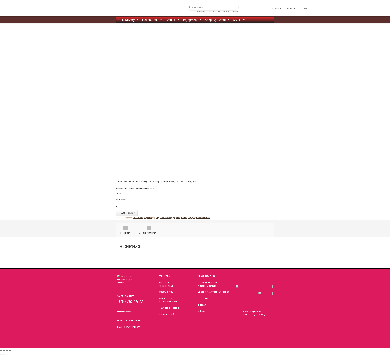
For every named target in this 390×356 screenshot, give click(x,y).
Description (125, 233)
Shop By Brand (215, 19)
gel (174, 218)
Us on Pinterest (262, 281)
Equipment (190, 19)
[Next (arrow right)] (4, 354)
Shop (125, 182)
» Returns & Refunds (207, 286)
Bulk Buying (126, 19)
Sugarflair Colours (203, 218)
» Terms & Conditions (168, 302)
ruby (178, 218)
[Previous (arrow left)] (1, 354)
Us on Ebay (241, 281)
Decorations (150, 19)
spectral (184, 218)
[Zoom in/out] (10, 350)
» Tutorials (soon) (166, 314)
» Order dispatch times (208, 282)
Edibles (171, 19)
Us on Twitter (255, 281)
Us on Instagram (269, 281)
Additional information (149, 233)
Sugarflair (148, 218)
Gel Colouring (154, 182)
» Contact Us (164, 282)
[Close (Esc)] (1, 350)
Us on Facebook (248, 281)
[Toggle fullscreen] (7, 350)
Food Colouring (141, 182)
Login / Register (276, 8)
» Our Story (203, 298)
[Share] (4, 350)
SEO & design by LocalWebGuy (254, 315)
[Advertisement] (195, 57)
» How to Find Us (166, 286)
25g (157, 218)
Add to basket (128, 212)
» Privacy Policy (165, 298)
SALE (237, 19)
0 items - (292, 8)
